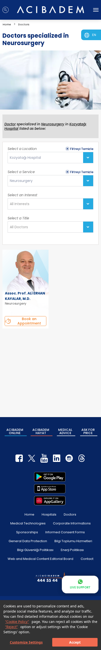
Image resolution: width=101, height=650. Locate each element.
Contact (87, 558)
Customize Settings (26, 642)
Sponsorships (27, 532)
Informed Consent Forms (65, 532)
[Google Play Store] (49, 476)
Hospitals (49, 514)
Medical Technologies (28, 523)
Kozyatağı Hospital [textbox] (25, 157)
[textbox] (21, 204)
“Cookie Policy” (17, 621)
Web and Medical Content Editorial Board (40, 558)
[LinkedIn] (56, 458)
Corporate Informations (72, 523)
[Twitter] (31, 458)
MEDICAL (65, 431)
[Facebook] (19, 458)
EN (94, 34)
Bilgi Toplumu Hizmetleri (73, 541)
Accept (75, 642)
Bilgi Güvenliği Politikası (35, 550)
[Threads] (81, 458)
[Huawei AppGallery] (49, 500)
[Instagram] (69, 458)
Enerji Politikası (72, 550)
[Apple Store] (49, 488)
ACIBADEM (14, 431)
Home (29, 514)
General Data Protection (28, 541)
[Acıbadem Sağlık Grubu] (50, 10)
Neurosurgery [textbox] (21, 181)
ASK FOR (88, 431)
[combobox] (50, 157)
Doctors (70, 514)
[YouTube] (44, 458)
